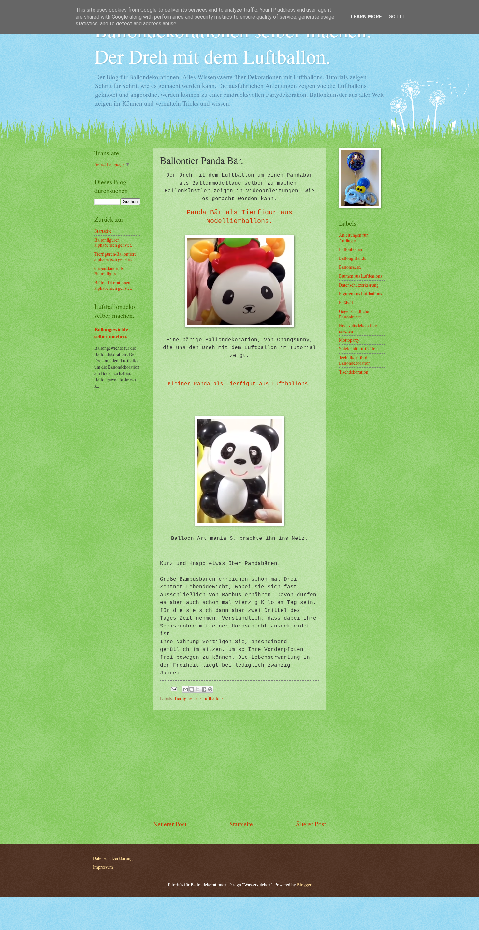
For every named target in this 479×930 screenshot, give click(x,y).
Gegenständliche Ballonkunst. (354, 314)
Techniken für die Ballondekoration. (355, 360)
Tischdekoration (353, 372)
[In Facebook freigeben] (204, 689)
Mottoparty (349, 340)
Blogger (304, 884)
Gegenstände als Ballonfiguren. (108, 271)
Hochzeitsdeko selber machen (358, 328)
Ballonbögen (350, 249)
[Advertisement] (239, 764)
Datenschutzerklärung (359, 285)
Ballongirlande (352, 258)
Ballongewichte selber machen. (111, 333)
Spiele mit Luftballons (359, 349)
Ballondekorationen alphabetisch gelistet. (113, 285)
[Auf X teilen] (198, 689)
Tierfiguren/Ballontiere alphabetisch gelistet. (115, 256)
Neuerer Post (169, 824)
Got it (396, 17)
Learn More (366, 17)
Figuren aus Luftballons (360, 293)
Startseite (241, 824)
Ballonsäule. (350, 267)
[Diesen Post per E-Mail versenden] (185, 689)
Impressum (103, 867)
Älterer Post (311, 824)
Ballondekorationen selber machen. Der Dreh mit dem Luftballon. (232, 43)
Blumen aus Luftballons (360, 276)
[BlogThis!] (191, 689)
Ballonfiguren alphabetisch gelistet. (113, 242)
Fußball (346, 302)
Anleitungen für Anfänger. (353, 238)
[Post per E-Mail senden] (173, 688)
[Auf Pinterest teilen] (210, 689)
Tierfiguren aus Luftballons (198, 698)
